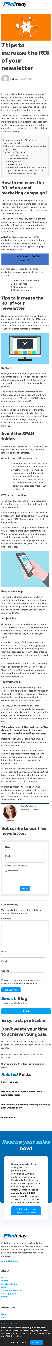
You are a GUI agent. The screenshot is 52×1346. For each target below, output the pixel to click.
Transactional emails (11, 1290)
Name (5, 951)
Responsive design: (17, 158)
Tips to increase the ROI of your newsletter (24, 146)
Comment (7, 918)
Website (5, 971)
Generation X (8, 1117)
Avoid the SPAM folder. (15, 152)
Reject (24, 1342)
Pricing (4, 1280)
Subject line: (14, 161)
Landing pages (8, 1293)
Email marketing (9, 1284)
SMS (3, 1287)
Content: (12, 149)
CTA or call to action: (17, 155)
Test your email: (15, 164)
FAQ (3, 1317)
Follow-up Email (9, 1082)
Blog (3, 1314)
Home (4, 1277)
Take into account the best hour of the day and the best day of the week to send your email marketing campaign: (26, 170)
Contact (5, 1296)
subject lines (39, 645)
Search (26, 1011)
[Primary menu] (46, 5)
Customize (13, 1342)
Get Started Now (26, 1210)
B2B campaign (40, 768)
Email (4, 961)
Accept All (36, 1342)
